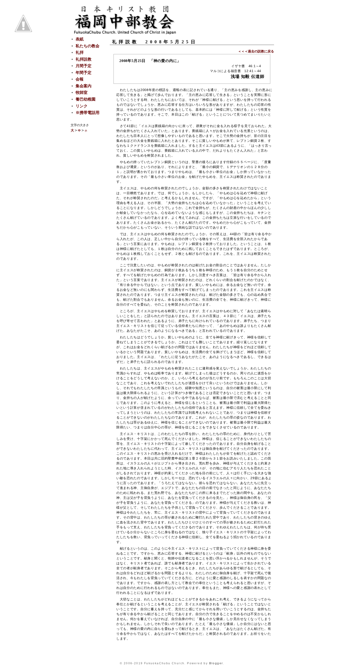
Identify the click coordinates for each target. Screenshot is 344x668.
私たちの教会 (87, 46)
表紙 (80, 39)
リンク (82, 106)
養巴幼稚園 (85, 99)
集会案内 (83, 86)
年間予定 (83, 72)
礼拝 (80, 52)
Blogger (216, 663)
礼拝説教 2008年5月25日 (155, 41)
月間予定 (83, 66)
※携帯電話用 (87, 112)
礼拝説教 (83, 59)
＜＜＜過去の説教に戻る (256, 51)
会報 (80, 79)
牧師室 (82, 92)
